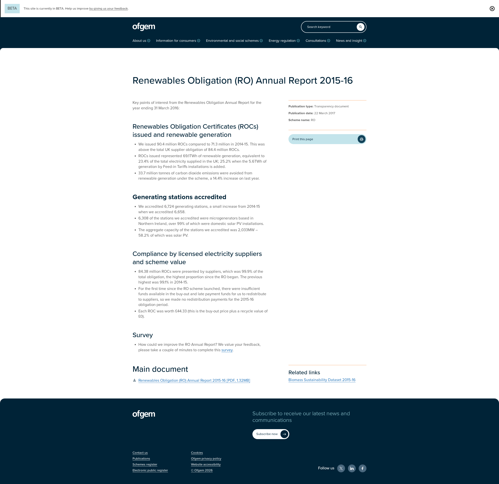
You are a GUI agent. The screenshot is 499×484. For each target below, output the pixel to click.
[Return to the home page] (144, 27)
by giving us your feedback (108, 9)
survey (227, 350)
